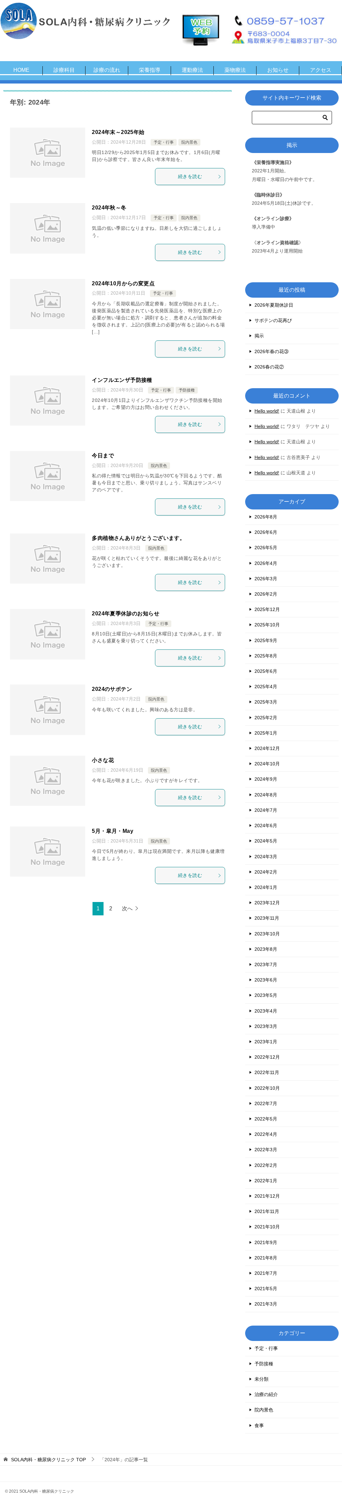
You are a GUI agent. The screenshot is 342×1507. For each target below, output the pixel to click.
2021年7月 (265, 1273)
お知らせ (278, 70)
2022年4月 (265, 1134)
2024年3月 (265, 856)
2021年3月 (265, 1304)
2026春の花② (269, 366)
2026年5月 (265, 547)
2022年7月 (265, 1103)
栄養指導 (149, 70)
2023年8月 (265, 949)
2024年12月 (267, 748)
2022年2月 (265, 1165)
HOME (21, 70)
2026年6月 (265, 532)
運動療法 (192, 70)
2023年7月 (265, 964)
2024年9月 (265, 779)
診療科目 (64, 70)
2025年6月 (265, 671)
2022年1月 (265, 1180)
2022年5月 (265, 1118)
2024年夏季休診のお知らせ (125, 613)
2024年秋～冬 (109, 207)
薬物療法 (235, 70)
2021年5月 (265, 1288)
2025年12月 (267, 609)
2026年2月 (265, 594)
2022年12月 (267, 1057)
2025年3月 (265, 702)
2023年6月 (265, 980)
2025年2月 (265, 717)
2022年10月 (267, 1088)
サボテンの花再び (273, 320)
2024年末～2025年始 (118, 132)
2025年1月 (265, 733)
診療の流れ (107, 70)
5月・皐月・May (112, 831)
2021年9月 (265, 1242)
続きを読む (190, 176)
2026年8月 (265, 516)
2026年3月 (265, 578)
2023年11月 (266, 918)
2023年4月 (265, 1011)
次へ (127, 908)
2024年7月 (265, 810)
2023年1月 (265, 1041)
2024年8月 (265, 794)
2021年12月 (267, 1196)
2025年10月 (267, 624)
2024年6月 (265, 825)
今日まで (103, 455)
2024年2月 (265, 872)
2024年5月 (265, 841)
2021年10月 (267, 1226)
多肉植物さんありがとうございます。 (138, 538)
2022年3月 (265, 1149)
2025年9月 (265, 640)
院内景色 (189, 142)
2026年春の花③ (271, 351)
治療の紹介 (266, 1394)
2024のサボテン (112, 689)
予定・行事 (164, 142)
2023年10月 (267, 933)
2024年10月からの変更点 (123, 283)
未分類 (261, 1379)
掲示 (259, 335)
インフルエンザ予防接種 (122, 380)
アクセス (320, 70)
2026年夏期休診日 (273, 305)
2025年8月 (265, 655)
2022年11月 (266, 1072)
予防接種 (187, 390)
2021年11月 (266, 1211)
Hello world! (266, 411)
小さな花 (103, 760)
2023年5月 (265, 995)
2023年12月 (267, 902)
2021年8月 (265, 1257)
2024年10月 (267, 763)
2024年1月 (265, 887)
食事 (259, 1425)
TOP (48, 1459)
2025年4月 (265, 686)
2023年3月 (265, 1026)
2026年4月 (265, 563)
